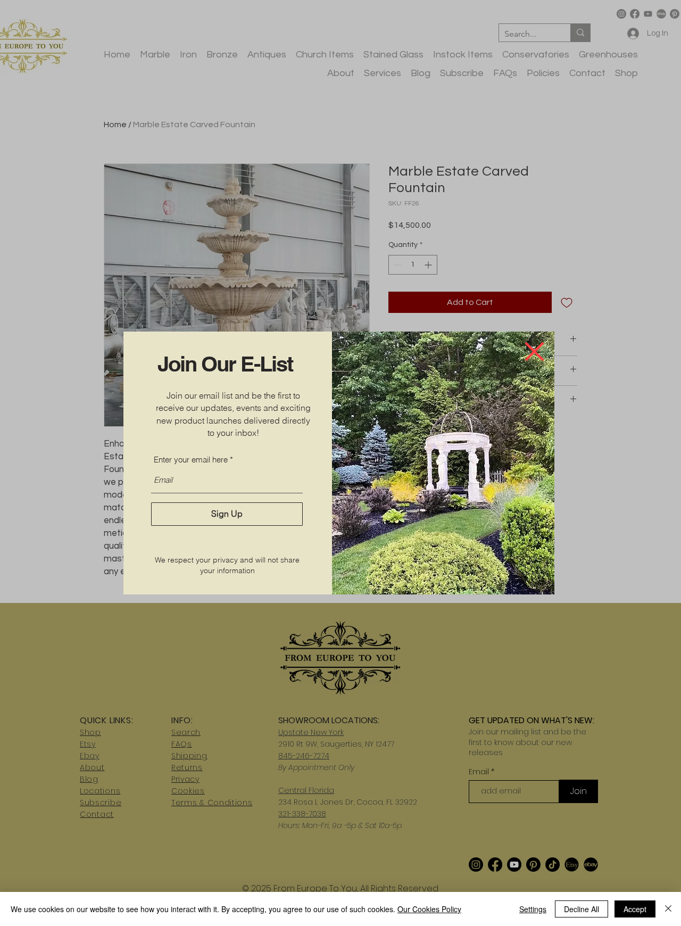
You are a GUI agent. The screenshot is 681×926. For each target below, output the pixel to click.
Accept (635, 909)
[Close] (668, 908)
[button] (534, 351)
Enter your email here (191, 460)
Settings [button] (532, 909)
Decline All (581, 909)
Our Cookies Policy (429, 909)
